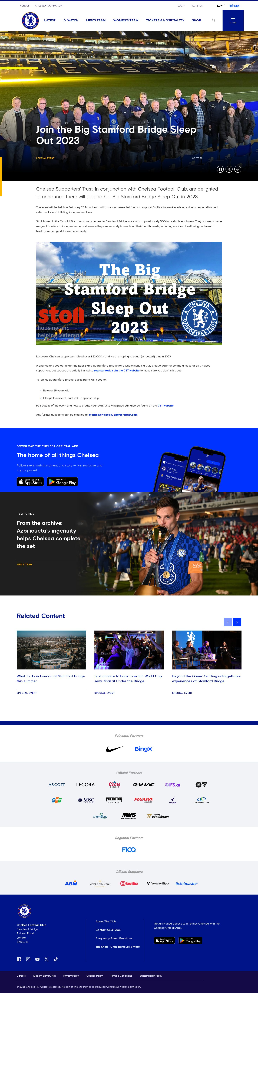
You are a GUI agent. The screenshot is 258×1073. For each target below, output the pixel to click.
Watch (72, 20)
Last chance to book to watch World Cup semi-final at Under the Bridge (128, 679)
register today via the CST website (117, 370)
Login (181, 6)
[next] (237, 622)
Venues (24, 6)
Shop (196, 20)
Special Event (45, 158)
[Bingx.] (234, 6)
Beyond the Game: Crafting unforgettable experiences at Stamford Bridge (206, 679)
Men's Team (96, 20)
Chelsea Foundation (48, 6)
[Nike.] (220, 6)
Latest (49, 20)
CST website (166, 405)
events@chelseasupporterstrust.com (113, 414)
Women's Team (125, 20)
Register (197, 6)
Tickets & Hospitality (165, 20)
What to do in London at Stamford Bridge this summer (51, 679)
